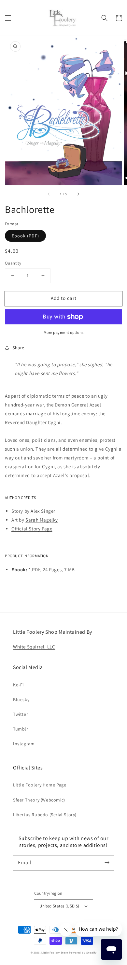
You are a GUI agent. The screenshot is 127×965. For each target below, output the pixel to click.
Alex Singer (43, 511)
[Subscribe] (107, 862)
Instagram (24, 744)
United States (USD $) (59, 906)
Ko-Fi (18, 685)
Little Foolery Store (54, 952)
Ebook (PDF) (25, 236)
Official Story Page (31, 529)
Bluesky (21, 699)
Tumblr (20, 729)
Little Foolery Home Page (39, 785)
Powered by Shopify (83, 952)
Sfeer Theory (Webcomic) (39, 800)
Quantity (13, 263)
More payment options (64, 332)
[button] (8, 18)
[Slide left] (49, 194)
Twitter (20, 714)
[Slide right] (78, 194)
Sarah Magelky (41, 520)
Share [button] (18, 348)
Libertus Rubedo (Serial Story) (45, 815)
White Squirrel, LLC (34, 647)
